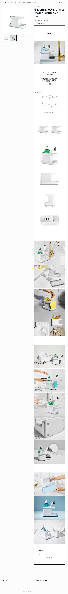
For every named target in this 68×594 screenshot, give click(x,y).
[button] (59, 2)
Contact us (5, 582)
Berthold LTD (28, 591)
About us (4, 584)
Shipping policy (42, 591)
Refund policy (35, 591)
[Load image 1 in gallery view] (6, 38)
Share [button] (36, 567)
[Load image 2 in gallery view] (13, 38)
